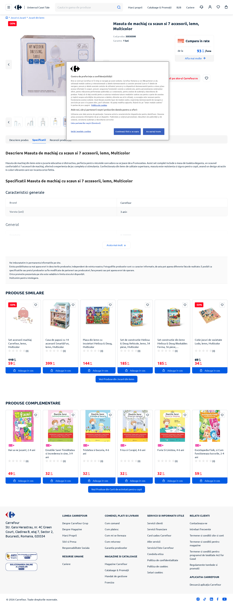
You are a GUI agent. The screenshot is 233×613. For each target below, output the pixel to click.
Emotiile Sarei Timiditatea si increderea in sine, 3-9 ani (60, 453)
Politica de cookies (157, 566)
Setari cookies (155, 572)
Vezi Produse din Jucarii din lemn (116, 379)
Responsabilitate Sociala (75, 547)
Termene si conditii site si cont (207, 535)
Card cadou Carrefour (159, 535)
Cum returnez (112, 541)
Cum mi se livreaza (115, 535)
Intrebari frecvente (200, 529)
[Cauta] (118, 7)
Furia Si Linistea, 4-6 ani (170, 449)
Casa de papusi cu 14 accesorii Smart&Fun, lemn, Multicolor (57, 343)
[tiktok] (204, 600)
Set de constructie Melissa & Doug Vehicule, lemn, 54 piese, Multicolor (135, 343)
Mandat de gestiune (116, 576)
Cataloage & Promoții (117, 570)
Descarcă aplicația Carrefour (205, 584)
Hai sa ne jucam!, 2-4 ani (21, 449)
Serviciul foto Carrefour (160, 547)
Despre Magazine (72, 529)
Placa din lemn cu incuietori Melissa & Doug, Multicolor (97, 343)
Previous (9, 64)
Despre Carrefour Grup (75, 523)
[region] (117, 100)
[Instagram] (198, 600)
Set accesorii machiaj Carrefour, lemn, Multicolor (20, 343)
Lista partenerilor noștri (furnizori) (85, 123)
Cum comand (112, 523)
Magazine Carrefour (116, 563)
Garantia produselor (116, 547)
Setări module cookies (81, 131)
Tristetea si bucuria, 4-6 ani (96, 451)
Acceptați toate (153, 131)
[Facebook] (218, 600)
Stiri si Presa (69, 541)
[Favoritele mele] (218, 7)
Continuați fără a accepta (127, 131)
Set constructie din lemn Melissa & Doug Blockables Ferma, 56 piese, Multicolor (172, 343)
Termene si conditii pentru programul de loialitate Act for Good (207, 555)
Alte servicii (153, 541)
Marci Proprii (69, 535)
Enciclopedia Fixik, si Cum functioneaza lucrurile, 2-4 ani (209, 453)
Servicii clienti (155, 523)
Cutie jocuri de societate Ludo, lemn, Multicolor (208, 341)
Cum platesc (112, 529)
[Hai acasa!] (7, 17)
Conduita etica (155, 553)
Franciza (109, 582)
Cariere (66, 563)
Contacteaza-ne (198, 523)
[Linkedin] (211, 600)
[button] (226, 7)
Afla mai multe (193, 58)
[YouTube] (224, 600)
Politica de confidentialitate (162, 560)
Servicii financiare (157, 529)
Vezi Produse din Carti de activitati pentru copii (116, 489)
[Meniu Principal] (9, 7)
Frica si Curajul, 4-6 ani (132, 449)
